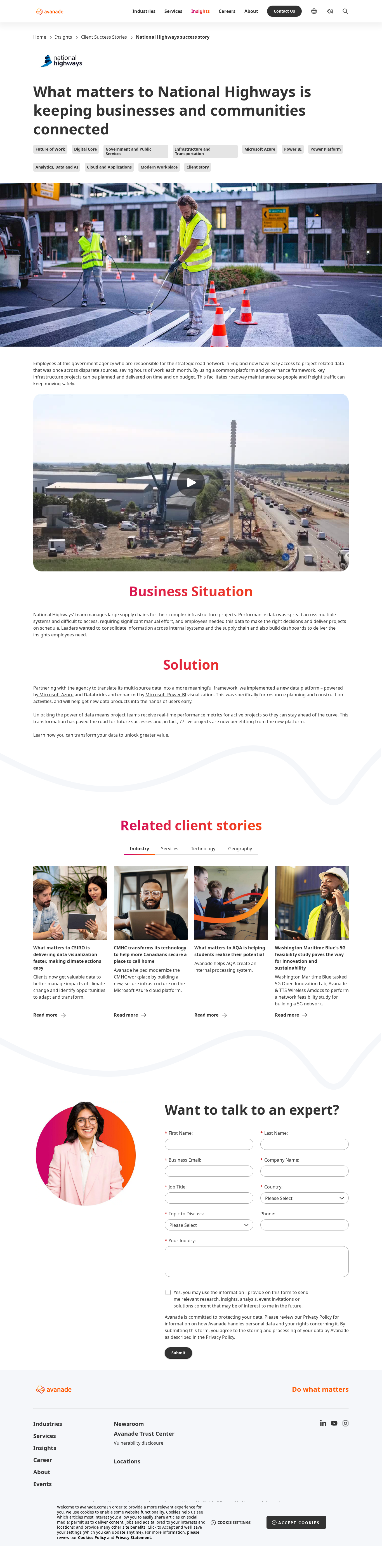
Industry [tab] (139, 849)
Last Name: (274, 1133)
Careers (227, 11)
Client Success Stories (104, 37)
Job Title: (176, 1187)
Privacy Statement (133, 1537)
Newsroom (129, 1424)
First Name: (179, 1133)
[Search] (345, 11)
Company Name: (279, 1160)
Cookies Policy (92, 1537)
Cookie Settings (234, 1522)
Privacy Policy (317, 1317)
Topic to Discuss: (184, 1214)
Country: (271, 1187)
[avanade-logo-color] (49, 11)
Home (39, 37)
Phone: (267, 1214)
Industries (144, 11)
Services (173, 11)
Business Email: (183, 1160)
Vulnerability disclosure (138, 1443)
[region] (191, 1522)
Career (42, 1460)
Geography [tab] (240, 849)
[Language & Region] (318, 11)
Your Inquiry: (180, 1240)
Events (42, 1484)
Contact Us (284, 11)
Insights (200, 11)
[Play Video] (191, 483)
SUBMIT (178, 1352)
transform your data (96, 735)
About (251, 11)
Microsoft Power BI (165, 695)
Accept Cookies (299, 1522)
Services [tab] (169, 849)
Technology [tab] (203, 849)
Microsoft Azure (56, 695)
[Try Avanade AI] (329, 11)
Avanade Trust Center (144, 1433)
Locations (127, 1461)
